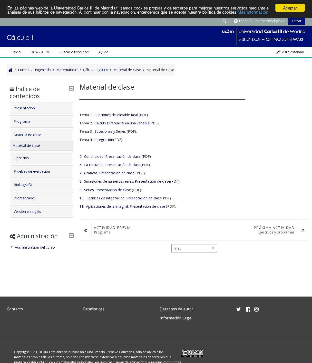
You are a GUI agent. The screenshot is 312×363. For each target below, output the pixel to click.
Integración (104, 139)
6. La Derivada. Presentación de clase (110, 164)
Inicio (16, 52)
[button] (224, 20)
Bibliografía (23, 184)
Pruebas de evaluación (32, 171)
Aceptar (290, 8)
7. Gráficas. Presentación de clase (107, 173)
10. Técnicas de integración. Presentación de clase (120, 198)
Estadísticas (93, 309)
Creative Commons (120, 352)
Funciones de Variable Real (116, 114)
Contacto (15, 309)
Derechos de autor (176, 309)
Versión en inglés (27, 211)
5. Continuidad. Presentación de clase (110, 156)
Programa (22, 121)
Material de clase (27, 134)
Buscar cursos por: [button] (74, 52)
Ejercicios (21, 158)
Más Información (253, 12)
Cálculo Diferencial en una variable (122, 123)
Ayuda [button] (103, 52)
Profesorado (24, 198)
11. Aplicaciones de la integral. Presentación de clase (122, 206)
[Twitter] (11, 329)
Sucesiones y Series (110, 131)
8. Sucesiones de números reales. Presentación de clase (124, 181)
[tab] (41, 108)
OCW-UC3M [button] (39, 52)
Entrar (296, 21)
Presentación (24, 108)
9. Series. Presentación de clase (105, 189)
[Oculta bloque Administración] (71, 235)
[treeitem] (41, 247)
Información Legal (176, 318)
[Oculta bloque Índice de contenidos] (71, 88)
